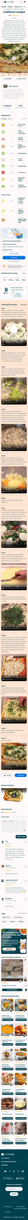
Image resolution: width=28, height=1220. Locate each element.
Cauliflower (21, 198)
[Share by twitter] (20, 74)
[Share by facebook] (14, 74)
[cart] (25, 2)
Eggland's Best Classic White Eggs (22, 220)
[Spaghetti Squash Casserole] (7, 1035)
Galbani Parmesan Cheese (21, 211)
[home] (9, 2)
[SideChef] (7, 1155)
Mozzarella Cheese (21, 178)
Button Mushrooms (21, 145)
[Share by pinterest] (8, 74)
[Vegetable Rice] (21, 1109)
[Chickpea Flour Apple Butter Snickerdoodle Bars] (7, 1084)
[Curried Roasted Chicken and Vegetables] (21, 1035)
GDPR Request (7, 1206)
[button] (2, 2)
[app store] (20, 1178)
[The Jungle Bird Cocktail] (21, 1084)
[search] (21, 2)
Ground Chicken (20, 138)
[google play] (8, 1178)
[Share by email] (25, 74)
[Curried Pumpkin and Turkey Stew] (21, 1060)
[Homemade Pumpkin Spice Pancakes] (7, 1060)
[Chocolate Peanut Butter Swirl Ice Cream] (21, 1134)
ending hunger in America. (15, 267)
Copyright (8, 1212)
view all (24, 957)
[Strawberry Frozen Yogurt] (7, 1134)
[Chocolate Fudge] (7, 1109)
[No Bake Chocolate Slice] (12, 975)
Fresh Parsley (22, 166)
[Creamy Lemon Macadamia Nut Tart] (21, 1010)
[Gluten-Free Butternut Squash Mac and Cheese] (7, 1010)
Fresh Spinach (22, 153)
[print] (2, 74)
